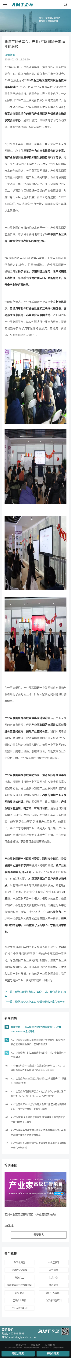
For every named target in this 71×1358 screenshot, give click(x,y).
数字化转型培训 (54, 1300)
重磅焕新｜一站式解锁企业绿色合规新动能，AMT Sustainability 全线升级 (36, 1029)
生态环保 (53, 1277)
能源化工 (19, 1277)
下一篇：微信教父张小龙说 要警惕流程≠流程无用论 (35, 1001)
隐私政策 (21, 1345)
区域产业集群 (19, 1300)
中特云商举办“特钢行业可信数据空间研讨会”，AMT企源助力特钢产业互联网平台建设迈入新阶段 (38, 1068)
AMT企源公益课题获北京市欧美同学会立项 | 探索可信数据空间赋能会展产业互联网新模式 (38, 1042)
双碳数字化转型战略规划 (19, 1285)
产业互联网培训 (19, 1308)
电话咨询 (18, 1353)
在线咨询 (53, 1353)
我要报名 (39, 1234)
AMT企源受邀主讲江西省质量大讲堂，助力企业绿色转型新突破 (38, 1055)
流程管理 (53, 1285)
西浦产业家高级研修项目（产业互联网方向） (31, 1214)
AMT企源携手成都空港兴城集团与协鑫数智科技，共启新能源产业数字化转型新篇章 (38, 1132)
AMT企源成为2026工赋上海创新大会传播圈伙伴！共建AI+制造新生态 (38, 1081)
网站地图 (50, 1345)
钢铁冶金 (53, 1270)
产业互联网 (53, 1262)
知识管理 (19, 1293)
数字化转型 (19, 1262)
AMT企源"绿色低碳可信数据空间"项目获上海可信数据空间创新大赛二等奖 (38, 1119)
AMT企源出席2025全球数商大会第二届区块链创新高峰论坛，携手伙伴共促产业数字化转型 (38, 1106)
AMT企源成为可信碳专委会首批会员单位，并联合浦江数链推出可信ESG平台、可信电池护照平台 (38, 1093)
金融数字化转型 (19, 1270)
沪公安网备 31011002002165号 (31, 1347)
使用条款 (36, 1345)
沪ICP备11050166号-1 (58, 1347)
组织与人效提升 (54, 1293)
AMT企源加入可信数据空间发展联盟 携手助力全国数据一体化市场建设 (38, 1145)
